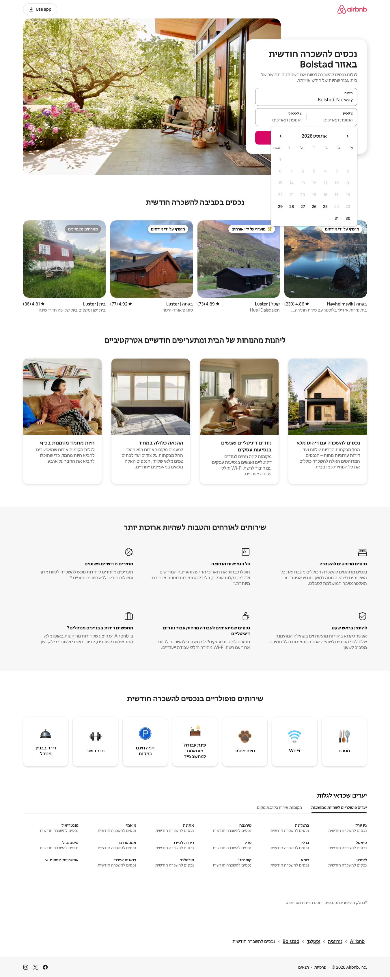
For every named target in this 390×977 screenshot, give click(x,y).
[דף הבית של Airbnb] (352, 9)
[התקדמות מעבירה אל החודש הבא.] (281, 136)
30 (348, 218)
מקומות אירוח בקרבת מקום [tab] (279, 807)
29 (280, 206)
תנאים (303, 967)
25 (325, 206)
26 (314, 206)
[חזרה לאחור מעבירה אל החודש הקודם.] (347, 136)
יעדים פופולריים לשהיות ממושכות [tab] (339, 807)
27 (303, 206)
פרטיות (320, 967)
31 (337, 218)
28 (291, 206)
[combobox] (306, 99)
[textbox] (332, 119)
